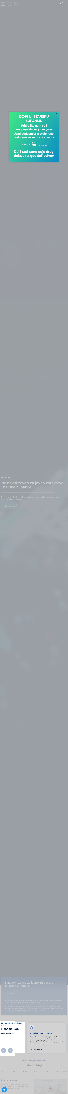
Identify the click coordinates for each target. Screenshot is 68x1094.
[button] (66, 4)
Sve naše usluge (7, 1033)
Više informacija (36, 1049)
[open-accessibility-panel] (4, 1089)
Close (57, 114)
